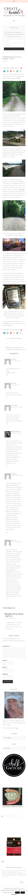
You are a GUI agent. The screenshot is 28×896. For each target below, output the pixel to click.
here (17, 728)
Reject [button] (22, 892)
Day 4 (9, 78)
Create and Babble (14, 12)
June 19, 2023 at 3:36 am (16, 433)
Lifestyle (16, 338)
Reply (7, 375)
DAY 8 (7, 323)
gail (12, 359)
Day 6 (19, 78)
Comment (6, 646)
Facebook (22, 189)
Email (5, 667)
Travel (20, 338)
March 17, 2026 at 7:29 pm (16, 541)
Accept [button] (17, 892)
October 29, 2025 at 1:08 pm (17, 475)
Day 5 (13, 78)
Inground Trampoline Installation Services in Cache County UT (12, 461)
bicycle (13, 405)
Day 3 (5, 78)
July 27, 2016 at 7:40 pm (16, 360)
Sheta (12, 383)
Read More (14, 894)
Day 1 (19, 76)
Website (5, 674)
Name (5, 660)
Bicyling (12, 338)
